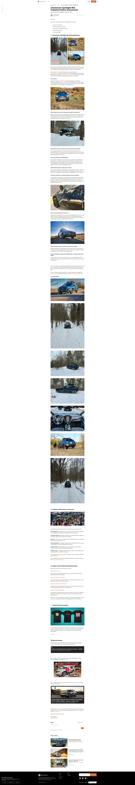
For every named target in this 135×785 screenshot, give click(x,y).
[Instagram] (83, 778)
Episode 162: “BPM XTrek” (56, 571)
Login (89, 1)
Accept (4, 782)
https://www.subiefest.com (58, 559)
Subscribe (93, 1)
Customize (11, 782)
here (54, 598)
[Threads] (85, 778)
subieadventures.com (66, 74)
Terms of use (14, 779)
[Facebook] (80, 778)
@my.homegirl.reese (55, 73)
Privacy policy (7, 779)
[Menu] (97, 1)
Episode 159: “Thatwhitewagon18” (57, 590)
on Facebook (56, 711)
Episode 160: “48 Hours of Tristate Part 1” (59, 583)
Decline (17, 782)
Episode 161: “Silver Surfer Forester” (58, 577)
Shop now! (53, 634)
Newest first (80, 722)
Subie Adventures (56, 14)
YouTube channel (75, 273)
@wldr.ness (63, 215)
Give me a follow (59, 709)
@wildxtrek (61, 82)
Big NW (63, 554)
